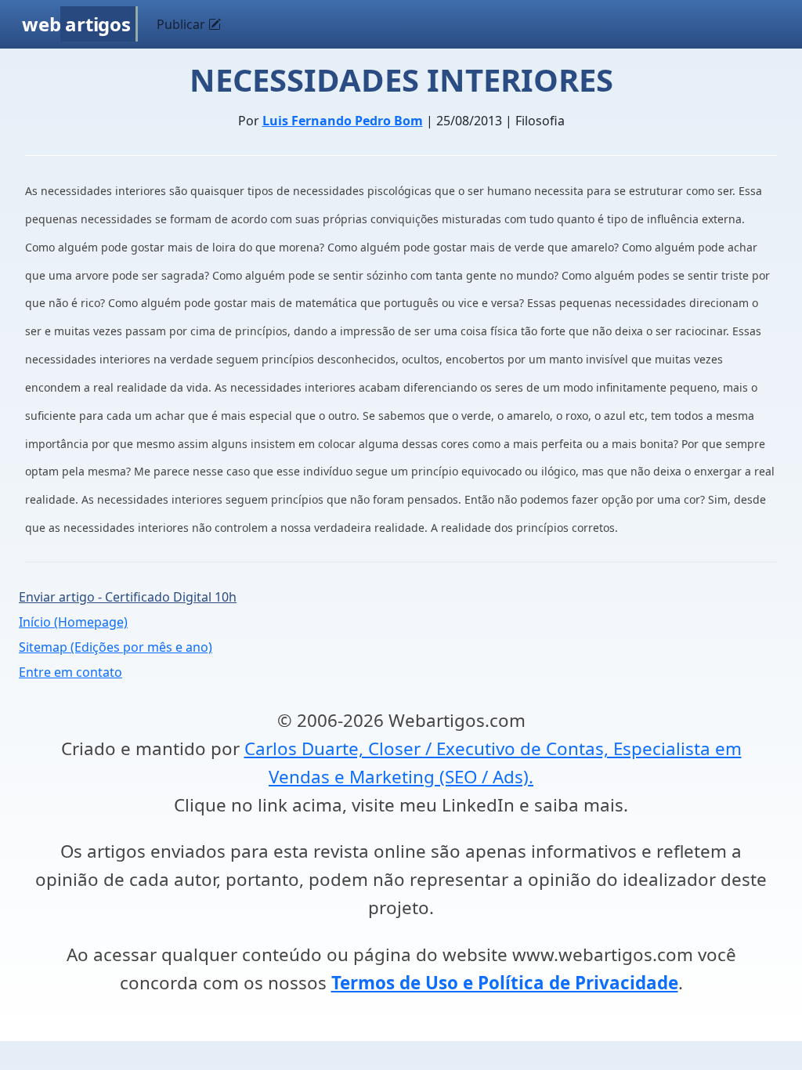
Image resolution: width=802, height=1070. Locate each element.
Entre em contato (70, 672)
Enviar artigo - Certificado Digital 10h (128, 596)
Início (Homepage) (73, 622)
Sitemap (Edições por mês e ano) (115, 647)
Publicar (182, 24)
